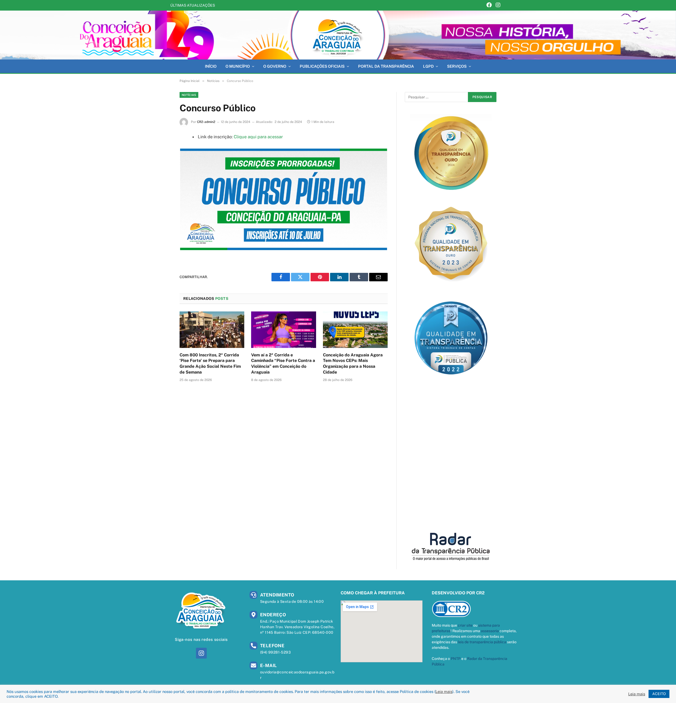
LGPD (428, 66)
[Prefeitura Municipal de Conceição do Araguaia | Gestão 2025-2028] (338, 35)
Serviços (457, 66)
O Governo (274, 66)
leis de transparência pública (482, 642)
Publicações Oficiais (322, 66)
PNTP (456, 658)
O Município (238, 66)
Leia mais (443, 691)
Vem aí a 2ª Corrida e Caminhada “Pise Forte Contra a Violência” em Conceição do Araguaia (283, 5)
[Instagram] (498, 5)
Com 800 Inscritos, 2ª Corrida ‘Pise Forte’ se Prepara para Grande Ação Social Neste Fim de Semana (210, 363)
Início (211, 66)
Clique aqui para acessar (258, 136)
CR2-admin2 (206, 122)
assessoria (490, 631)
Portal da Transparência (386, 66)
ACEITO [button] (659, 694)
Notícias (189, 95)
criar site (465, 625)
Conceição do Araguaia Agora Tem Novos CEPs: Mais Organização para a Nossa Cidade (353, 363)
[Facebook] (489, 5)
